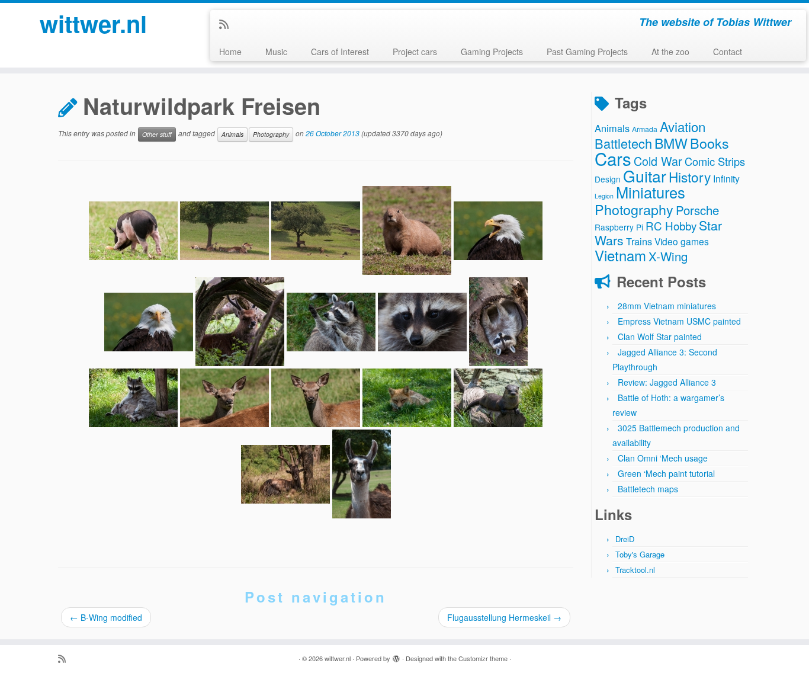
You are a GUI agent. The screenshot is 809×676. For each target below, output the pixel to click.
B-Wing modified (106, 617)
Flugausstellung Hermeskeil (504, 617)
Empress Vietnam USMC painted (679, 321)
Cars (613, 158)
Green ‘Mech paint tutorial (666, 473)
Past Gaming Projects (587, 51)
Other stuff (157, 134)
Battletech (623, 143)
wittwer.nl (93, 23)
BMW (671, 143)
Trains (639, 241)
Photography (271, 134)
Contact (727, 51)
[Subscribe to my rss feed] (227, 23)
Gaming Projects (492, 51)
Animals (232, 134)
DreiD (624, 538)
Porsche (697, 210)
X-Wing (668, 256)
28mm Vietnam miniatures (667, 306)
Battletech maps (648, 489)
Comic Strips (715, 161)
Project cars (415, 51)
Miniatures (650, 192)
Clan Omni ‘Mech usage (663, 458)
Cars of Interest (340, 51)
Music (276, 51)
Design (608, 179)
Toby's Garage (639, 554)
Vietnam (620, 255)
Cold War (658, 160)
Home (230, 51)
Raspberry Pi (619, 227)
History (690, 176)
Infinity (726, 178)
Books (709, 143)
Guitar (644, 175)
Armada (644, 129)
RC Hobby (671, 225)
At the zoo (670, 51)
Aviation (682, 126)
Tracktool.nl (635, 569)
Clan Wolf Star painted (660, 336)
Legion (604, 195)
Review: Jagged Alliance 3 (667, 382)
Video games (681, 241)
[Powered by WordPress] (396, 656)
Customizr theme (483, 658)
